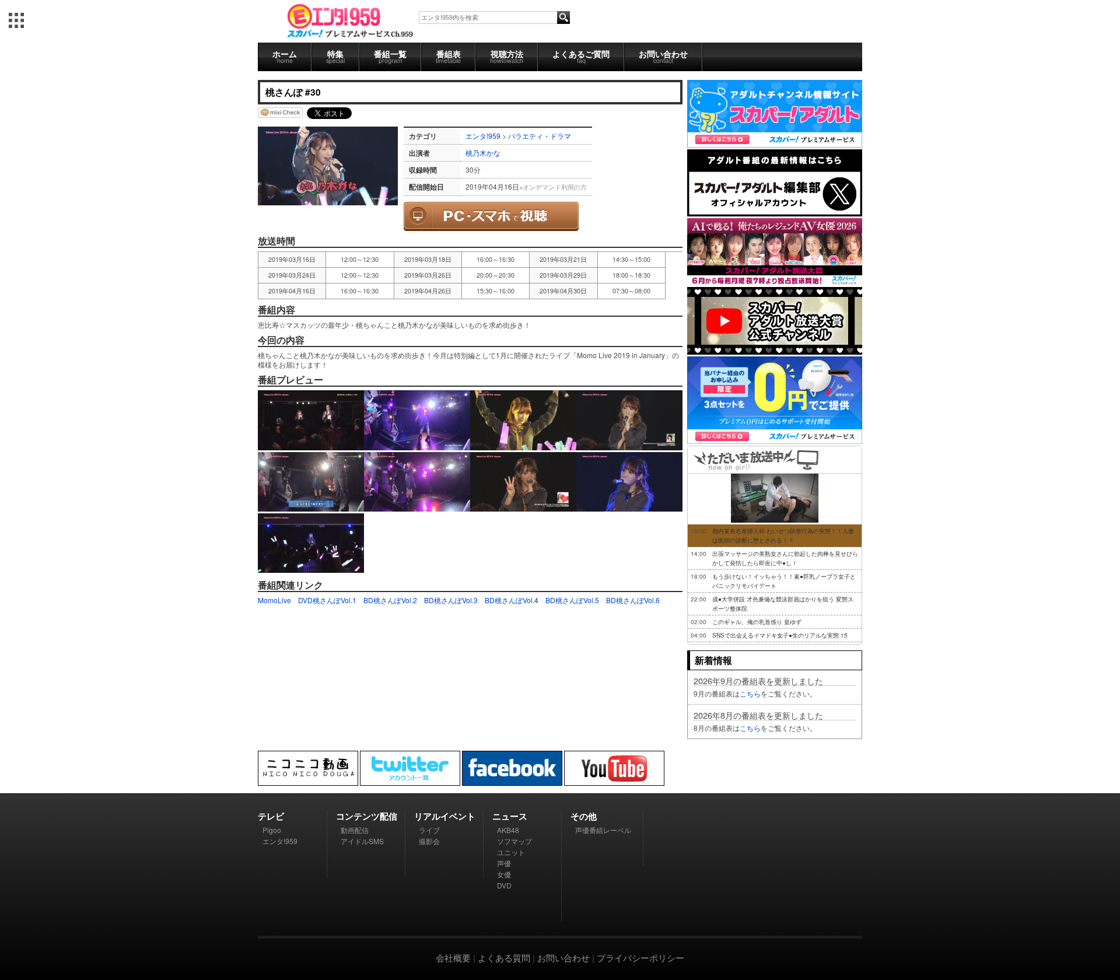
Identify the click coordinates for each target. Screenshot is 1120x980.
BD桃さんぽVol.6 (633, 600)
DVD (504, 885)
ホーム (284, 56)
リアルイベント (444, 816)
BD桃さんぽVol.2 (390, 600)
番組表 (448, 56)
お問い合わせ (663, 56)
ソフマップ (514, 841)
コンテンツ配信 (366, 816)
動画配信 (355, 830)
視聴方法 (506, 56)
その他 (583, 816)
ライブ (429, 830)
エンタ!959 (483, 136)
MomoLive (274, 600)
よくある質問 (504, 957)
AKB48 (508, 830)
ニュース (509, 816)
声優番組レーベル (603, 830)
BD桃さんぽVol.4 (511, 600)
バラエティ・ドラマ (539, 136)
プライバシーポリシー (640, 957)
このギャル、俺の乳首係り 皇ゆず (757, 622)
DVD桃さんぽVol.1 (327, 600)
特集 (335, 56)
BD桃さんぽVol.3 (451, 600)
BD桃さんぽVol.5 (572, 600)
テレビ (271, 816)
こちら (750, 693)
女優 (504, 874)
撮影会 (429, 841)
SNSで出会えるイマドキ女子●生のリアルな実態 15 (780, 635)
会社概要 (453, 957)
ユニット (511, 852)
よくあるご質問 (581, 56)
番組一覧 (390, 56)
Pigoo (271, 830)
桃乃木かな (483, 153)
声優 (504, 863)
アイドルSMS (362, 841)
